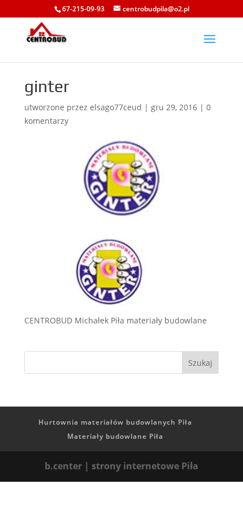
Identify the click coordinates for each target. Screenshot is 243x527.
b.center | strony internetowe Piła (121, 466)
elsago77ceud (116, 107)
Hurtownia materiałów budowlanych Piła (115, 422)
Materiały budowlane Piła (115, 436)
